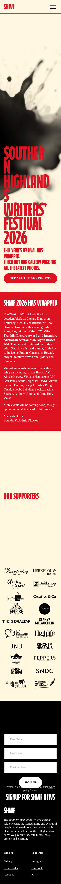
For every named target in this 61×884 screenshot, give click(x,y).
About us (9, 874)
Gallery (8, 861)
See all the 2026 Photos (30, 278)
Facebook (37, 868)
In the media (11, 868)
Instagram (37, 861)
